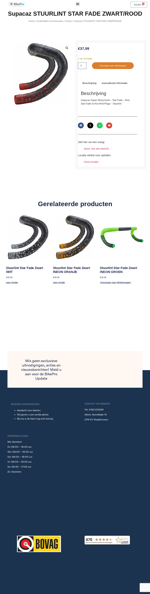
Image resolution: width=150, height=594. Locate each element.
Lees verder (12, 282)
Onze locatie (91, 161)
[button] (77, 3)
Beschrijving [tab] (89, 83)
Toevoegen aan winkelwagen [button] (115, 282)
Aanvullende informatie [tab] (114, 83)
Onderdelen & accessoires (50, 21)
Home (32, 21)
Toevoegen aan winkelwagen (112, 65)
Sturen (68, 21)
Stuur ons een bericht (96, 148)
